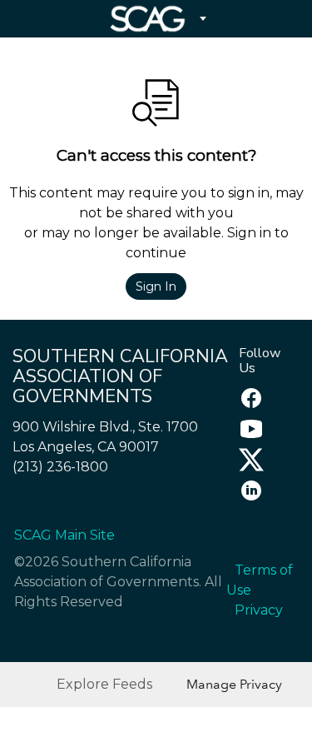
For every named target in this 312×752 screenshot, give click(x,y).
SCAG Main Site (64, 535)
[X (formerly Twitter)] (247, 468)
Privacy (259, 610)
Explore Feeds (104, 684)
